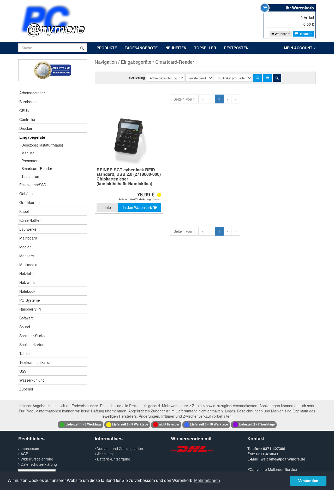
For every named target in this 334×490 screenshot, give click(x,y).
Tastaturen (30, 176)
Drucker (25, 128)
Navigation (106, 61)
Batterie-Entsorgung (113, 459)
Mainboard (28, 238)
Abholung (104, 453)
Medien (25, 246)
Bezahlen (305, 33)
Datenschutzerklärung (38, 464)
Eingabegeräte (32, 137)
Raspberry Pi (30, 309)
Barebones (28, 101)
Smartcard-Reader (36, 168)
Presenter (29, 160)
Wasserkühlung (32, 380)
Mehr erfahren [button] (207, 480)
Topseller (205, 47)
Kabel (24, 211)
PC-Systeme (29, 300)
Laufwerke (28, 229)
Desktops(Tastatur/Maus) (42, 145)
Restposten (236, 47)
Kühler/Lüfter (30, 220)
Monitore (26, 255)
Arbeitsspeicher (32, 92)
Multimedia (28, 264)
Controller (27, 119)
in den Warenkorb (138, 207)
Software (26, 317)
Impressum (29, 448)
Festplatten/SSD (32, 184)
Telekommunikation (35, 362)
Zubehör (26, 389)
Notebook (27, 291)
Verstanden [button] (308, 481)
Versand (157, 199)
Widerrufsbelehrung (36, 459)
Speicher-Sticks (32, 335)
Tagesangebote (141, 47)
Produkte (107, 47)
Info (108, 207)
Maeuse (28, 152)
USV (22, 371)
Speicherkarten (31, 344)
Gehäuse (26, 193)
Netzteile (26, 273)
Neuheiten (175, 47)
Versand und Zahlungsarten (119, 448)
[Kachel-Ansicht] (257, 78)
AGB (24, 453)
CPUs (24, 110)
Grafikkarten (29, 202)
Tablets (25, 353)
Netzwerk (27, 282)
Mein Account (298, 47)
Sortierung (137, 77)
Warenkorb (282, 33)
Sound (24, 326)
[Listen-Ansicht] (267, 78)
